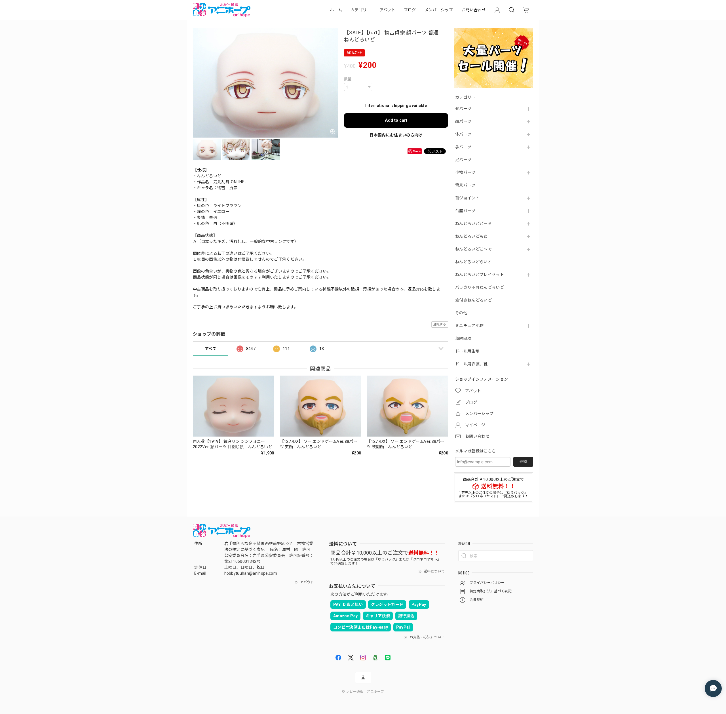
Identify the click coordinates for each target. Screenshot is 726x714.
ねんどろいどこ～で (473, 249)
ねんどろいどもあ (471, 236)
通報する (439, 324)
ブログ (410, 10)
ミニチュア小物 (469, 325)
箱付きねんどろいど (473, 300)
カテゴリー (361, 10)
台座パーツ (465, 210)
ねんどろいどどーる (473, 223)
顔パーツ (463, 121)
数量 (348, 79)
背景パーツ (465, 185)
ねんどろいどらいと (473, 262)
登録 (523, 462)
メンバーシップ (439, 10)
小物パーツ (465, 172)
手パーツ (463, 147)
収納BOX (463, 338)
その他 (461, 313)
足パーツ (463, 159)
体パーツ (463, 134)
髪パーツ (463, 108)
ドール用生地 (467, 351)
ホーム (336, 10)
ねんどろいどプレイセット (479, 274)
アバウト (387, 10)
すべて (210, 348)
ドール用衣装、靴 (471, 364)
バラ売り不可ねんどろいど (479, 287)
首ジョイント (467, 198)
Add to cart (396, 120)
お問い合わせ (473, 10)
